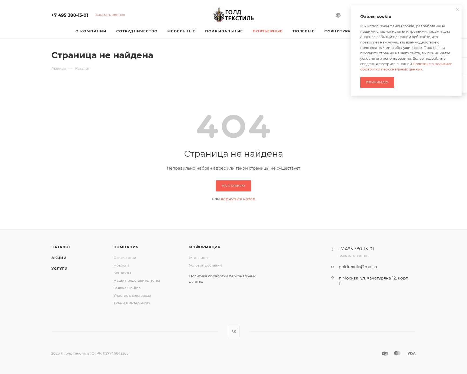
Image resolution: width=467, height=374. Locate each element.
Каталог (61, 247)
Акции (59, 257)
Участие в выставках (132, 295)
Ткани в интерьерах (132, 303)
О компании (125, 257)
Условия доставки (205, 265)
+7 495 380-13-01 (69, 15)
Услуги (59, 268)
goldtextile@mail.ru (359, 266)
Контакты (122, 273)
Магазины (198, 257)
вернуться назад (238, 198)
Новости (121, 265)
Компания (126, 247)
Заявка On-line (127, 288)
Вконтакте (233, 331)
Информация (205, 247)
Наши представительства (137, 280)
